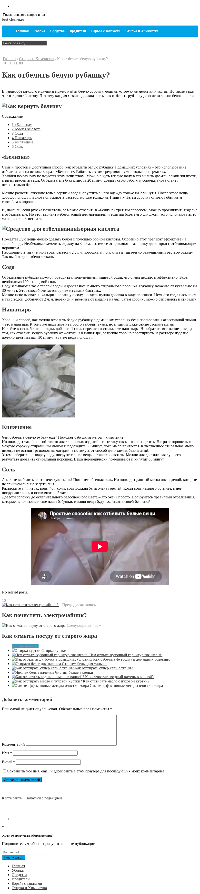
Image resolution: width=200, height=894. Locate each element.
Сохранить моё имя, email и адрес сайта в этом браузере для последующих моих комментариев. (86, 771)
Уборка (39, 31)
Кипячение (22, 142)
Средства (57, 31)
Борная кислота (26, 129)
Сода (17, 133)
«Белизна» (22, 125)
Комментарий (13, 744)
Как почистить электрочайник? (44, 615)
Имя (7, 753)
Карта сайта (12, 798)
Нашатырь (22, 138)
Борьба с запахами (105, 31)
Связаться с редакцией (43, 798)
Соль (17, 146)
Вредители (78, 31)
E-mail (8, 762)
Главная (22, 31)
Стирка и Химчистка (142, 31)
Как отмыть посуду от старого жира (49, 636)
